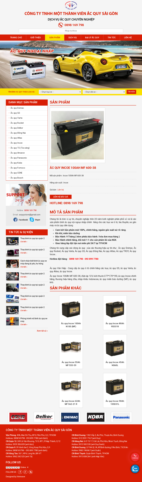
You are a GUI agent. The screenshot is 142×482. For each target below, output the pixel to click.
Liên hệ (128, 37)
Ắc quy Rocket (16, 123)
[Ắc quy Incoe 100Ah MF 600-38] (77, 135)
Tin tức (112, 37)
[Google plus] (25, 472)
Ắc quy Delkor (16, 128)
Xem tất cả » (42, 331)
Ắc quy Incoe (15, 143)
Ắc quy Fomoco (17, 168)
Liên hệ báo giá (60, 197)
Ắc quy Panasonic (18, 158)
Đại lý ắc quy (92, 37)
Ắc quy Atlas (15, 138)
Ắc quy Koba (15, 163)
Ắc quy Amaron (17, 153)
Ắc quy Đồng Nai (17, 133)
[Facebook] (20, 472)
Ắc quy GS (14, 113)
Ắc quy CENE (15, 173)
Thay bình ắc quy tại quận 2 (32, 238)
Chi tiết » (23, 242)
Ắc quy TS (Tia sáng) (19, 148)
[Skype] (31, 472)
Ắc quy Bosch (16, 178)
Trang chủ (16, 37)
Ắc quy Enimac (16, 108)
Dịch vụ (73, 37)
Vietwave (21, 476)
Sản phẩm (54, 37)
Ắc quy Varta (15, 118)
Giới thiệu (35, 37)
